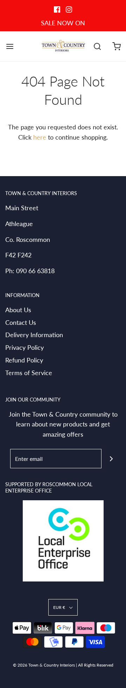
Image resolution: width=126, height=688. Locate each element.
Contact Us (20, 322)
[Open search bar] (97, 46)
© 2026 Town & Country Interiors (44, 665)
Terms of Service (28, 373)
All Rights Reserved (95, 665)
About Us (18, 310)
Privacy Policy (24, 347)
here (39, 137)
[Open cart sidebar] (116, 46)
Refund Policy (24, 360)
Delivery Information (34, 335)
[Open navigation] (9, 46)
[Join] (111, 458)
